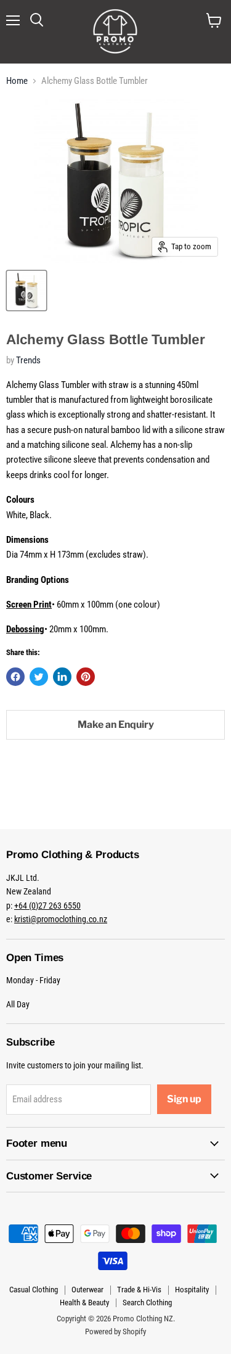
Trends (28, 360)
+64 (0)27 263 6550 (47, 905)
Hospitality (192, 1289)
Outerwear (87, 1289)
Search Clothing (147, 1302)
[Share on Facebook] (15, 676)
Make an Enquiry (116, 724)
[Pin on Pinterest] (85, 676)
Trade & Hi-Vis (139, 1289)
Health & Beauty (84, 1302)
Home (17, 81)
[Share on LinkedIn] (62, 676)
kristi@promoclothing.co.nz (60, 919)
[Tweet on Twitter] (39, 676)
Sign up (184, 1099)
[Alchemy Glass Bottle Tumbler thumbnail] (26, 290)
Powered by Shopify (115, 1331)
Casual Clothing (33, 1289)
